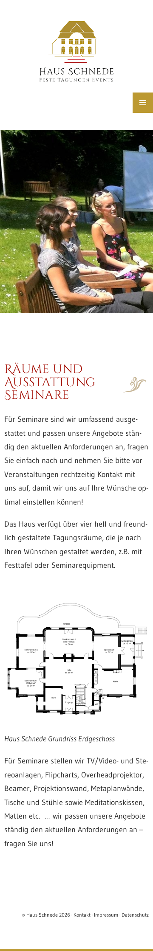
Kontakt (82, 915)
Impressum (106, 915)
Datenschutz (135, 915)
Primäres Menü (143, 103)
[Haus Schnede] (76, 221)
